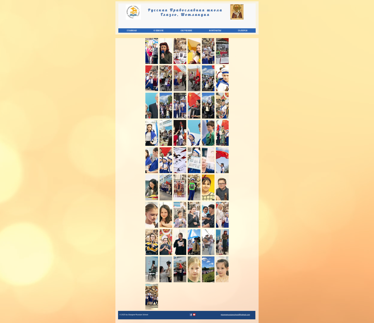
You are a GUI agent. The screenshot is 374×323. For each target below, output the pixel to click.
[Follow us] (190, 314)
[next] (223, 175)
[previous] (150, 175)
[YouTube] (194, 314)
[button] (158, 30)
